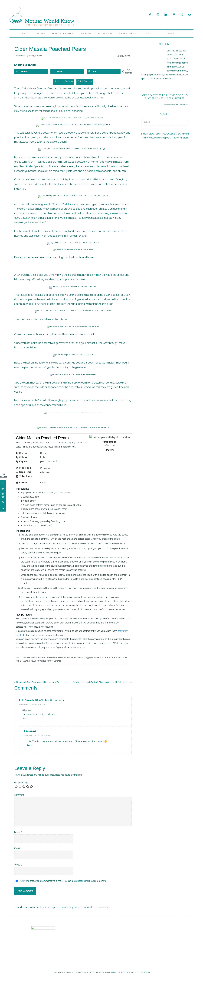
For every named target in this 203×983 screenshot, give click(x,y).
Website (18, 864)
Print (111, 450)
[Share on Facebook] (3, 483)
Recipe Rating (21, 782)
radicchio (96, 170)
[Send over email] (3, 508)
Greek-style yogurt (59, 400)
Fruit (70, 657)
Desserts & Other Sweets (51, 657)
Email (17, 848)
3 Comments (123, 56)
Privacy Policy (118, 972)
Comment (19, 795)
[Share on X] (3, 489)
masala (26, 661)
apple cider (103, 657)
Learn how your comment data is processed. (85, 907)
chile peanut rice (103, 166)
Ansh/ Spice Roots (37, 166)
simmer (96, 274)
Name (18, 832)
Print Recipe (85, 81)
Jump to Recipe (64, 81)
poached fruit (45, 661)
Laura (27, 731)
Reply (25, 718)
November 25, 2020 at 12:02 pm (37, 735)
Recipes (78, 657)
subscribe (81, 881)
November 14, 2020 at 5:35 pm (32, 704)
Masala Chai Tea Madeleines (59, 204)
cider (114, 657)
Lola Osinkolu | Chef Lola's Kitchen (38, 700)
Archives (31, 657)
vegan (57, 661)
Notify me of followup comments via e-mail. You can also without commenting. (63, 881)
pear (33, 661)
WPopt (146, 972)
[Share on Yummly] (3, 502)
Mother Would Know (45, 16)
